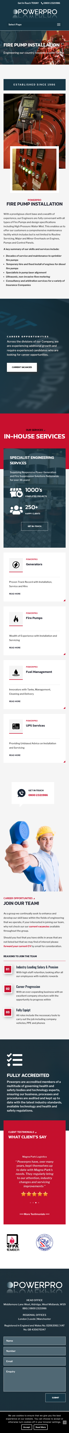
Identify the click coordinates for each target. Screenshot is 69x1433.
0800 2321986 (51, 3)
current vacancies (39, 926)
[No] (65, 1422)
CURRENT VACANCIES (22, 367)
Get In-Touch (34, 526)
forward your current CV (17, 946)
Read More (41, 1427)
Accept (26, 1427)
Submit (55, 1397)
